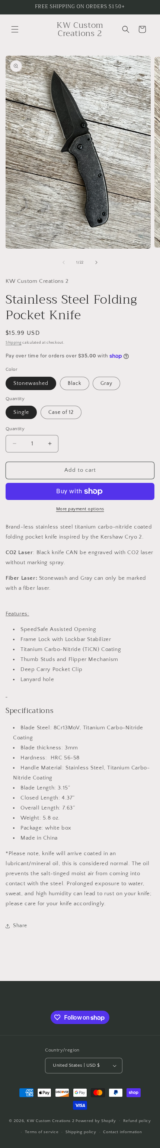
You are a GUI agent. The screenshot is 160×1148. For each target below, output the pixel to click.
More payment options (80, 509)
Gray (106, 383)
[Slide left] (63, 262)
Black (74, 383)
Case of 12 (61, 412)
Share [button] (20, 926)
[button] (15, 29)
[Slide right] (96, 262)
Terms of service (41, 1132)
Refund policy (137, 1121)
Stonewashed (30, 383)
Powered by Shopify (96, 1120)
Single (21, 412)
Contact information (122, 1132)
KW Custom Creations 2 (51, 1120)
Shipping (14, 343)
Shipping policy (80, 1132)
